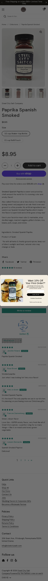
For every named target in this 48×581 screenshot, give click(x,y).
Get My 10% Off (35, 294)
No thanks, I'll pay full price (35, 298)
